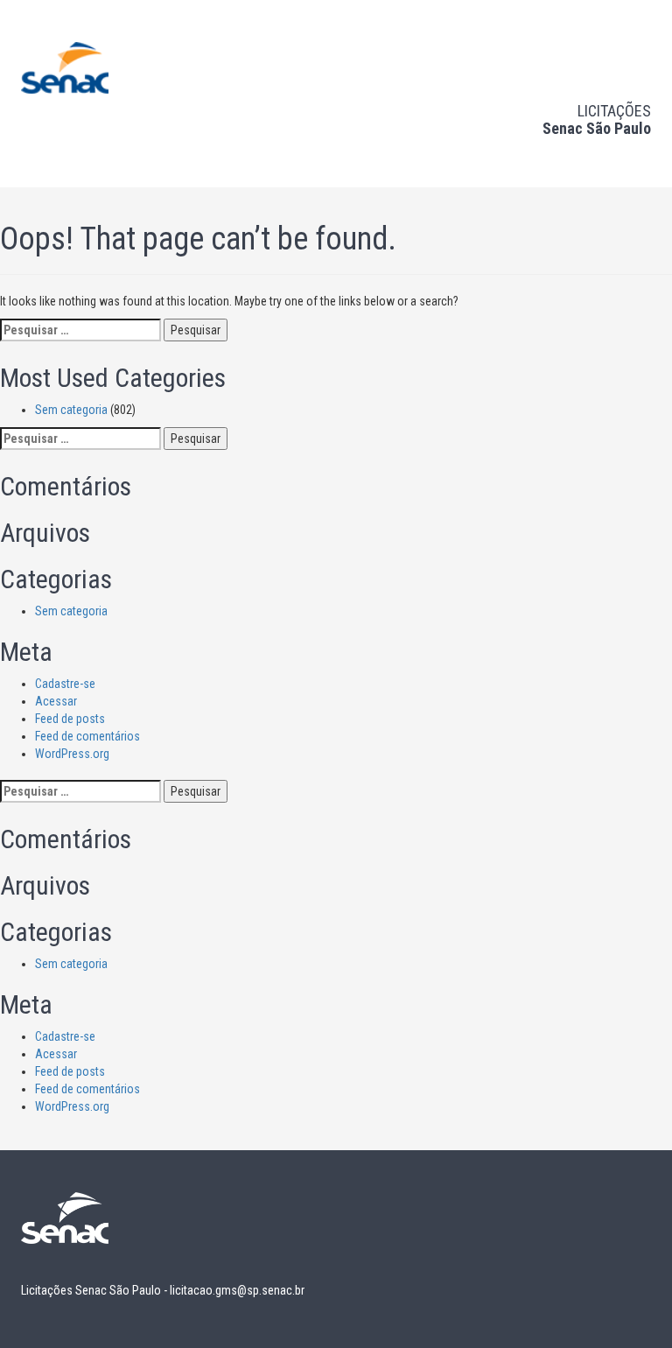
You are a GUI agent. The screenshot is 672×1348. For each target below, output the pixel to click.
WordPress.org (72, 754)
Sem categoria (71, 410)
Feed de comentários (87, 736)
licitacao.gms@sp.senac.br (237, 1290)
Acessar (56, 701)
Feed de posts (70, 719)
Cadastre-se (65, 684)
